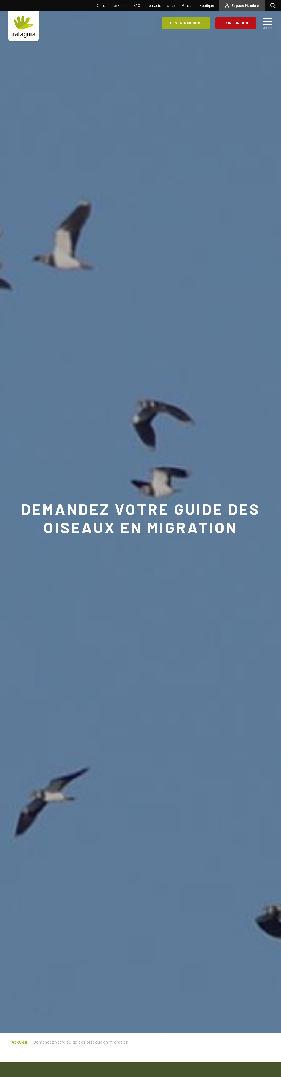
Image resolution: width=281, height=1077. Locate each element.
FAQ (137, 5)
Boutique (206, 5)
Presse (187, 5)
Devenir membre (186, 23)
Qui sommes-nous (112, 5)
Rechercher (274, 5)
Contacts (153, 5)
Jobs (171, 5)
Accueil (19, 1041)
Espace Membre (245, 5)
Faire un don (235, 23)
